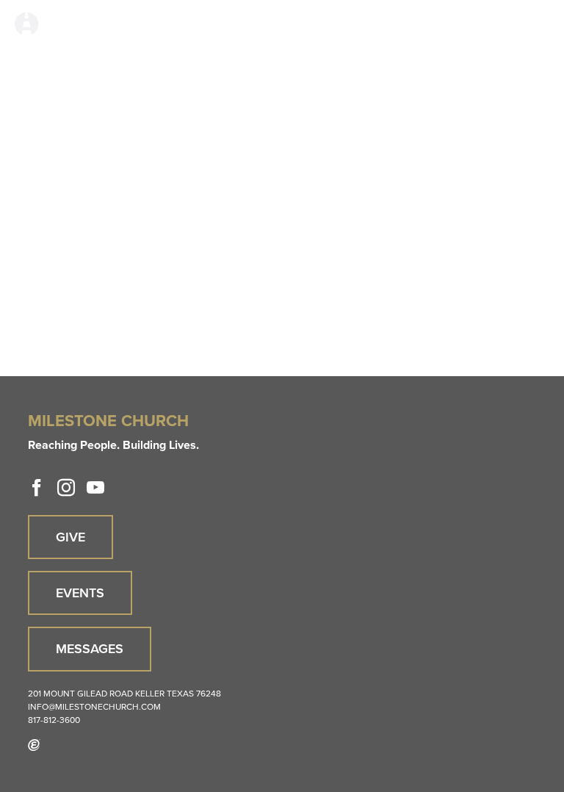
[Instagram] (66, 488)
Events (80, 592)
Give (70, 537)
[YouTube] (95, 488)
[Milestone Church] (26, 24)
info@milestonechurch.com (94, 706)
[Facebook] (37, 488)
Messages (89, 648)
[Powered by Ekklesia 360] (34, 745)
